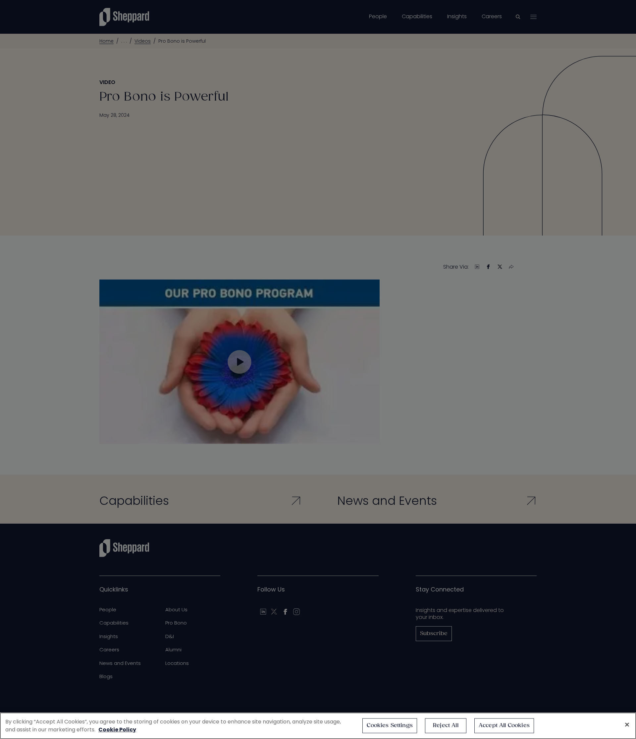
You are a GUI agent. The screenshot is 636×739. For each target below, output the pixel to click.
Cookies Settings (390, 725)
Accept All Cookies (504, 725)
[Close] (627, 724)
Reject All (445, 725)
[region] (318, 726)
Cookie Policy (117, 729)
